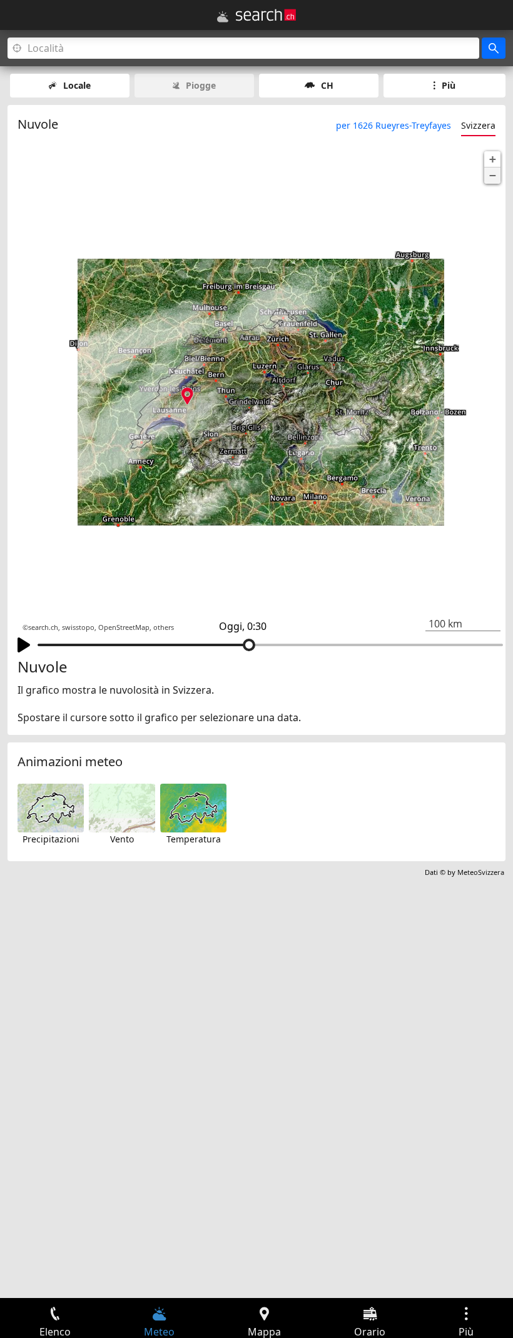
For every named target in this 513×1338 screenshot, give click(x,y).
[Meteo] (222, 17)
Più (448, 85)
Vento (122, 839)
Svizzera (478, 125)
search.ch (43, 627)
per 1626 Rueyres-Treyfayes (393, 125)
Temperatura (193, 839)
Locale (77, 85)
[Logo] (266, 15)
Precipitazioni (51, 839)
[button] (492, 159)
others (163, 627)
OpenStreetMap (124, 627)
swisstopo (78, 627)
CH (327, 85)
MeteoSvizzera (480, 872)
